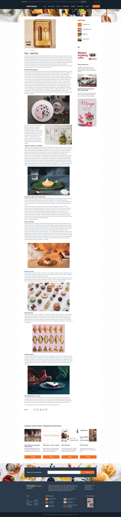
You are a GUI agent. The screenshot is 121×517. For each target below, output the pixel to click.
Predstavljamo (65, 6)
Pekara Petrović (86, 38)
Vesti (45, 6)
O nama (87, 6)
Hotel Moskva (52, 505)
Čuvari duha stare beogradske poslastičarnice (32, 445)
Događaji (73, 6)
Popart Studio (75, 514)
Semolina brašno (86, 24)
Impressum (36, 503)
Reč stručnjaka (80, 6)
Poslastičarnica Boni (87, 29)
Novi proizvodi (51, 6)
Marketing (36, 504)
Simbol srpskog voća (83, 64)
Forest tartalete (84, 445)
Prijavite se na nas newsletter (34, 472)
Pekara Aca (51, 501)
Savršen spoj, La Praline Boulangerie (72, 506)
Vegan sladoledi (65, 445)
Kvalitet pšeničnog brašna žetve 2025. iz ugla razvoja (86, 89)
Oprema (58, 6)
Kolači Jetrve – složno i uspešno (51, 445)
